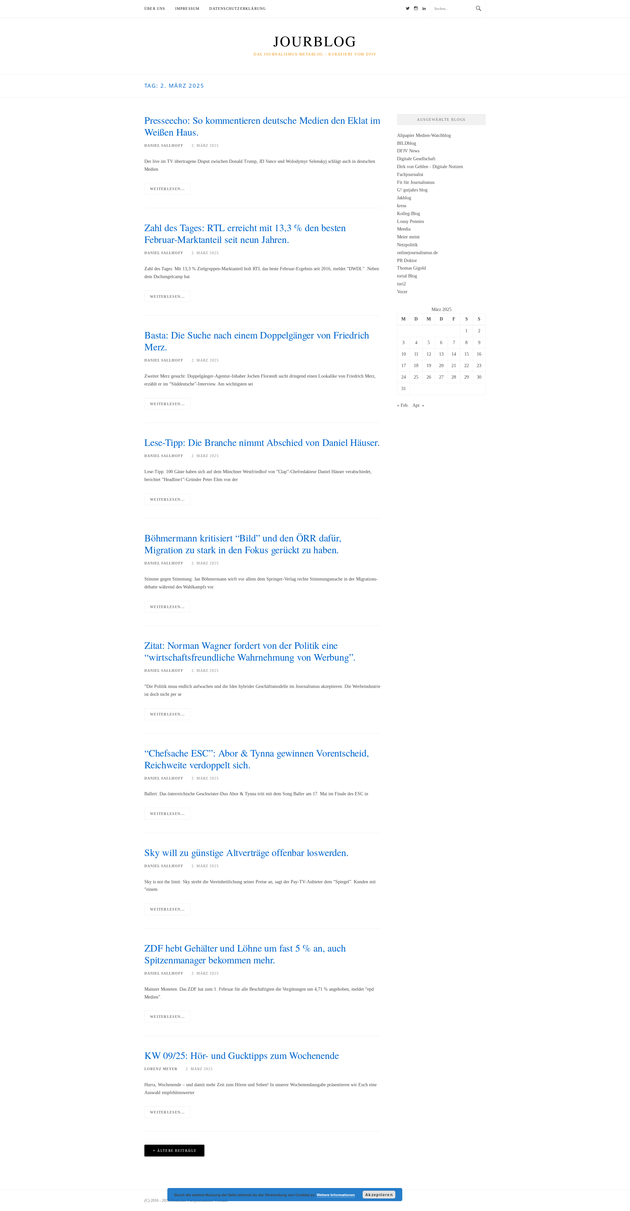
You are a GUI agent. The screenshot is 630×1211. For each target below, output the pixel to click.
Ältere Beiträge (177, 1151)
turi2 (401, 283)
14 (454, 354)
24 (403, 377)
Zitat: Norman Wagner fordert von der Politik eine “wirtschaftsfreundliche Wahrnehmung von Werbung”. (250, 650)
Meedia (403, 229)
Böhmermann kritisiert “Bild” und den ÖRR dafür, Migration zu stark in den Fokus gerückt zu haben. (243, 543)
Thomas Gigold (411, 268)
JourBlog (315, 40)
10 (403, 354)
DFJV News (408, 150)
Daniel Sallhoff (163, 145)
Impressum (187, 9)
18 (416, 365)
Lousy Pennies (410, 221)
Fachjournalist (410, 174)
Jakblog (404, 197)
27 (441, 377)
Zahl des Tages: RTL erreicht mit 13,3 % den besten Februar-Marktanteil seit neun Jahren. (245, 233)
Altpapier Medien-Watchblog (424, 135)
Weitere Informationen (336, 1194)
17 (403, 365)
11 (416, 354)
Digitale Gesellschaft (416, 158)
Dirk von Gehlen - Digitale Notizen (430, 166)
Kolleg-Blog (408, 213)
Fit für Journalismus (415, 182)
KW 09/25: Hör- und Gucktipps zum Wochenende (241, 1055)
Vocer (402, 291)
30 (479, 377)
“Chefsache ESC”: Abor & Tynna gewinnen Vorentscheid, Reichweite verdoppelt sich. (256, 758)
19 (429, 365)
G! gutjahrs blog (412, 189)
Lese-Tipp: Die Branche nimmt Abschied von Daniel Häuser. (262, 442)
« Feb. (403, 405)
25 (416, 377)
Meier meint (408, 236)
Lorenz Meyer (161, 1069)
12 (429, 354)
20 (441, 365)
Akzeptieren (379, 1195)
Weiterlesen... (167, 189)
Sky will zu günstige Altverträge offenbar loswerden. (246, 852)
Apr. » (418, 405)
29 (466, 377)
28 (454, 377)
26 (429, 377)
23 (479, 365)
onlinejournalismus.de (417, 252)
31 (403, 388)
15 (466, 354)
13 (441, 354)
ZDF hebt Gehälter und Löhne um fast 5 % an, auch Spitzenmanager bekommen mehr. (245, 953)
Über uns (154, 9)
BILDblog (406, 143)
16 (479, 354)
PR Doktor (407, 260)
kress (401, 205)
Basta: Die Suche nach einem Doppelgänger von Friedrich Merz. (256, 340)
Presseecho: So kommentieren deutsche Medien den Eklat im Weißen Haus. (262, 125)
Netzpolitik (407, 244)
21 (454, 365)
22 (466, 365)
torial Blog (407, 276)
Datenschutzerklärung (237, 9)
